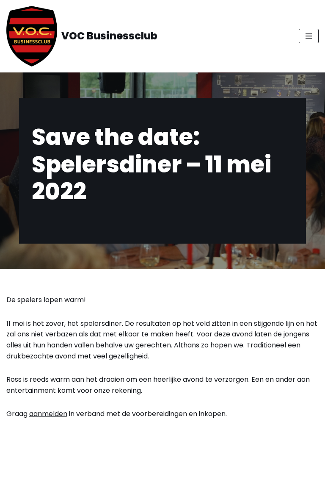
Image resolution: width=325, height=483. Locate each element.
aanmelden (48, 414)
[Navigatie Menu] (309, 36)
